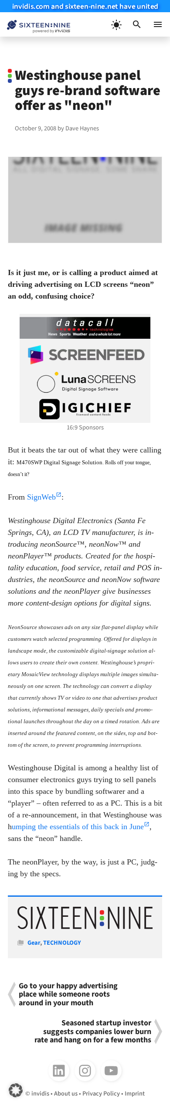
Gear (33, 942)
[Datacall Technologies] (85, 328)
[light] (115, 24)
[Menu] (157, 24)
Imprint (135, 1093)
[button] (136, 24)
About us (66, 1093)
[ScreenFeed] (85, 355)
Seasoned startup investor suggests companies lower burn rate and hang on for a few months (92, 1031)
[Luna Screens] (85, 382)
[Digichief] (85, 409)
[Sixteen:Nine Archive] (85, 927)
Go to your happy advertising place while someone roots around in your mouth (68, 994)
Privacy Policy (101, 1093)
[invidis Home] (35, 25)
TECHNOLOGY (62, 942)
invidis (40, 1093)
